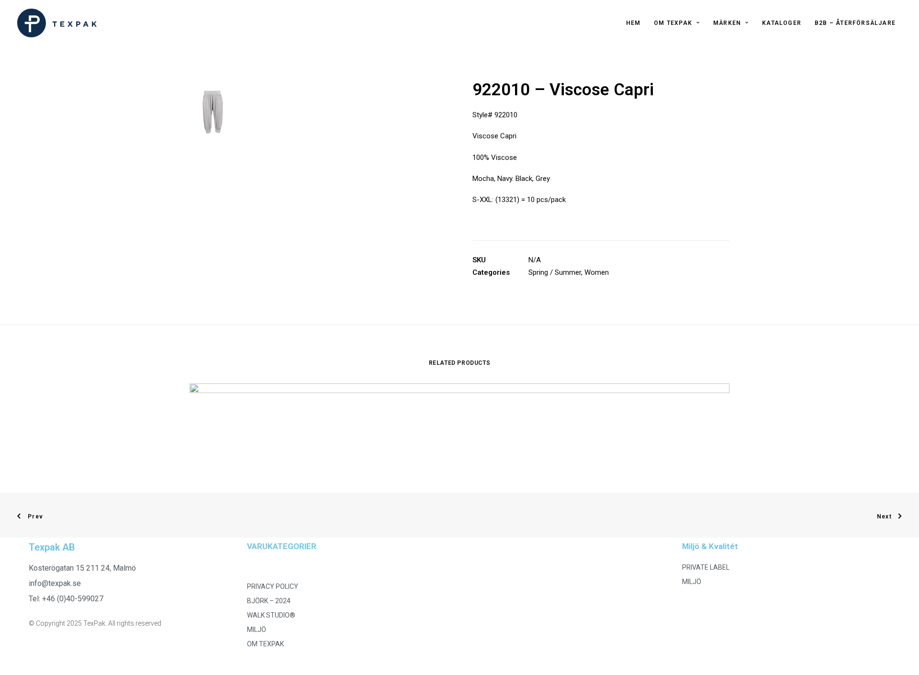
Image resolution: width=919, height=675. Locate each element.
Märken (727, 23)
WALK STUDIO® (271, 615)
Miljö (256, 629)
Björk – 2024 (269, 601)
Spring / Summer (554, 272)
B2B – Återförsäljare (855, 23)
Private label (705, 567)
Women (596, 272)
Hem (633, 23)
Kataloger (781, 23)
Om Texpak (673, 23)
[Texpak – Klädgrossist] (57, 23)
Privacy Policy (272, 586)
